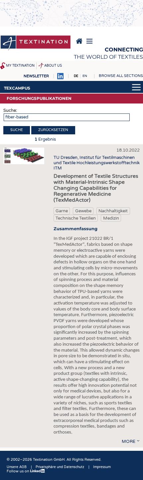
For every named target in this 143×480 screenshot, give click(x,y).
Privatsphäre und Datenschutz (60, 467)
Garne (62, 211)
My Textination (20, 66)
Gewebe (83, 211)
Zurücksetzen (53, 130)
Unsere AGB (17, 467)
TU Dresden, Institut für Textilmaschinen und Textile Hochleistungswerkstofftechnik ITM (97, 163)
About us (53, 66)
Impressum (102, 467)
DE (76, 76)
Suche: (10, 110)
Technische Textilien (76, 218)
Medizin (111, 218)
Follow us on (18, 471)
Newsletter (36, 76)
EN (84, 76)
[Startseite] (35, 43)
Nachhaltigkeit (113, 211)
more (128, 441)
